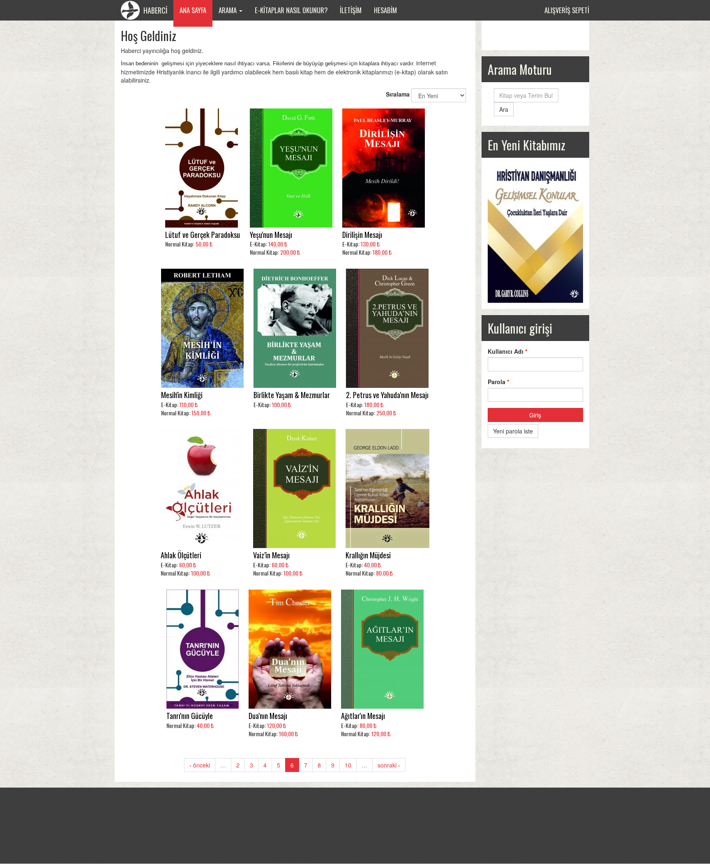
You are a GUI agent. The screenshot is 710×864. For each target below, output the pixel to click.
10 (348, 765)
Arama (228, 10)
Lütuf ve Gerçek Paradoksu (202, 235)
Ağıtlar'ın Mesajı (363, 716)
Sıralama (398, 94)
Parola (498, 382)
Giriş (535, 415)
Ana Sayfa (193, 10)
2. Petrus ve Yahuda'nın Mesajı (387, 395)
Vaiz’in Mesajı (271, 555)
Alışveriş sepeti (566, 10)
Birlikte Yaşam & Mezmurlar (292, 395)
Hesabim (385, 10)
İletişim (351, 10)
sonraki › (389, 765)
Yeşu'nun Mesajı (271, 235)
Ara (503, 109)
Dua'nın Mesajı (268, 716)
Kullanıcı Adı (507, 351)
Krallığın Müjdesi (368, 555)
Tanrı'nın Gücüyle (189, 716)
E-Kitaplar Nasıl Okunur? (291, 10)
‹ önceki (199, 765)
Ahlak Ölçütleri (181, 555)
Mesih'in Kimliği (182, 395)
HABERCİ (154, 10)
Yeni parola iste (513, 431)
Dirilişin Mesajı (362, 235)
